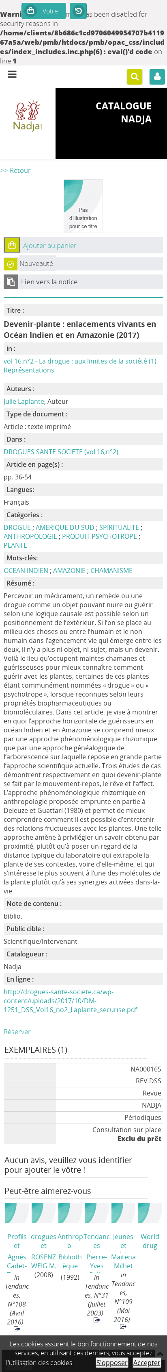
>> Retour (15, 170)
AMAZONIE (70, 570)
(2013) (150, 1242)
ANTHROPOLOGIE (30, 536)
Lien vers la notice (49, 281)
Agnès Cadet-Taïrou (17, 1262)
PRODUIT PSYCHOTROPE (99, 536)
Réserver (17, 1031)
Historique (78, 11)
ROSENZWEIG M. (43, 1261)
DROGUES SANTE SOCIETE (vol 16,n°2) (61, 451)
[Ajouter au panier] (12, 245)
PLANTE (15, 545)
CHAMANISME (111, 570)
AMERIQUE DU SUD (65, 527)
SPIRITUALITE (119, 527)
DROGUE (17, 527)
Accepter (147, 1362)
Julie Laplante (24, 401)
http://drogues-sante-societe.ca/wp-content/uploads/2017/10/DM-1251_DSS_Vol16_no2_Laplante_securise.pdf (70, 1000)
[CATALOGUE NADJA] (27, 116)
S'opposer (112, 1362)
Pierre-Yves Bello (96, 1262)
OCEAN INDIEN (27, 570)
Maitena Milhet (123, 1261)
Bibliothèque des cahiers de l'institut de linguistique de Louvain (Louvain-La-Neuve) (70, 1262)
